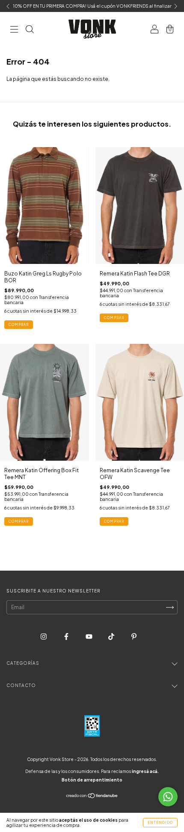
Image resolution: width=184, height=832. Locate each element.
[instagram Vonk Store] (44, 637)
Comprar (19, 325)
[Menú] (14, 30)
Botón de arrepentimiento (92, 779)
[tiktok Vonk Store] (112, 637)
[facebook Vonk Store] (67, 637)
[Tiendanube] (92, 797)
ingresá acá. (145, 771)
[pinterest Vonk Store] (134, 637)
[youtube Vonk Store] (89, 637)
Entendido (160, 822)
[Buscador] (29, 30)
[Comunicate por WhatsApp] (168, 796)
